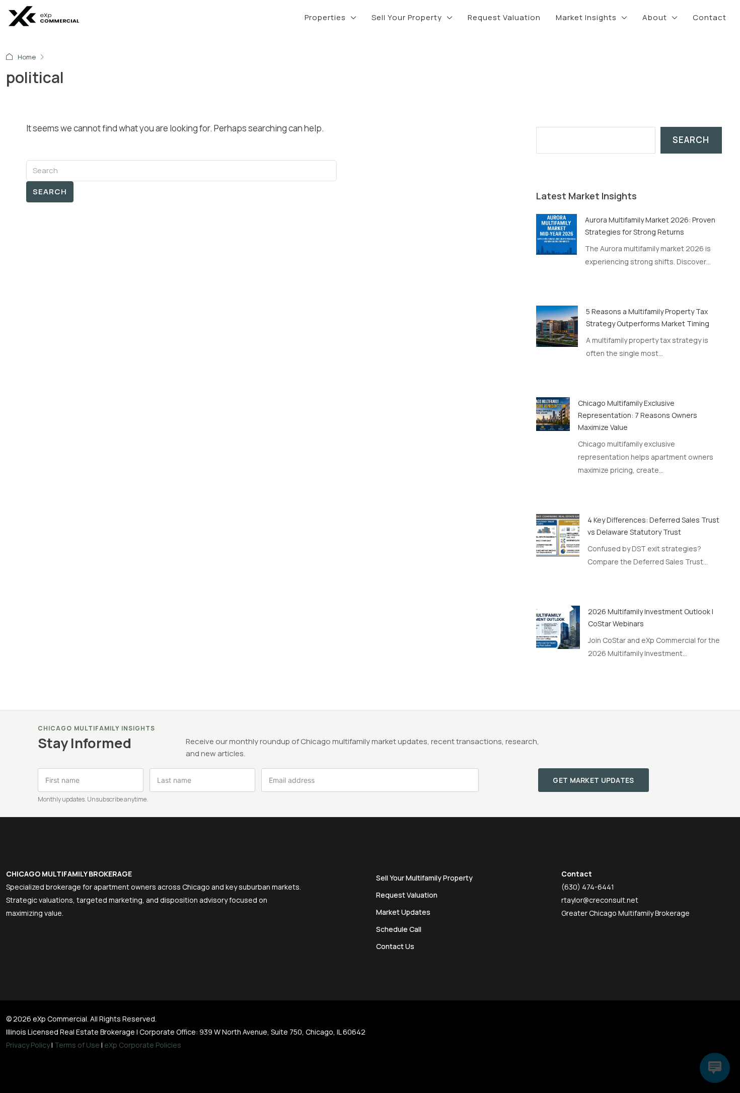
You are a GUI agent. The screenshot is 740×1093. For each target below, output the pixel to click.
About (654, 17)
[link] (556, 233)
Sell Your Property (407, 17)
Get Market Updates (593, 780)
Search (50, 191)
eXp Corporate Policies (142, 1045)
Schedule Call (398, 929)
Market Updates (403, 912)
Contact (709, 17)
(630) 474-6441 (587, 887)
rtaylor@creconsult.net (599, 900)
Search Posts (563, 120)
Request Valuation (504, 17)
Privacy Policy (28, 1045)
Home (27, 56)
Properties (325, 17)
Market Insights (586, 17)
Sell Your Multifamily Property (424, 878)
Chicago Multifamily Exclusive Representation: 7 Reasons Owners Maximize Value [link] (637, 415)
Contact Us (395, 946)
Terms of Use (77, 1045)
